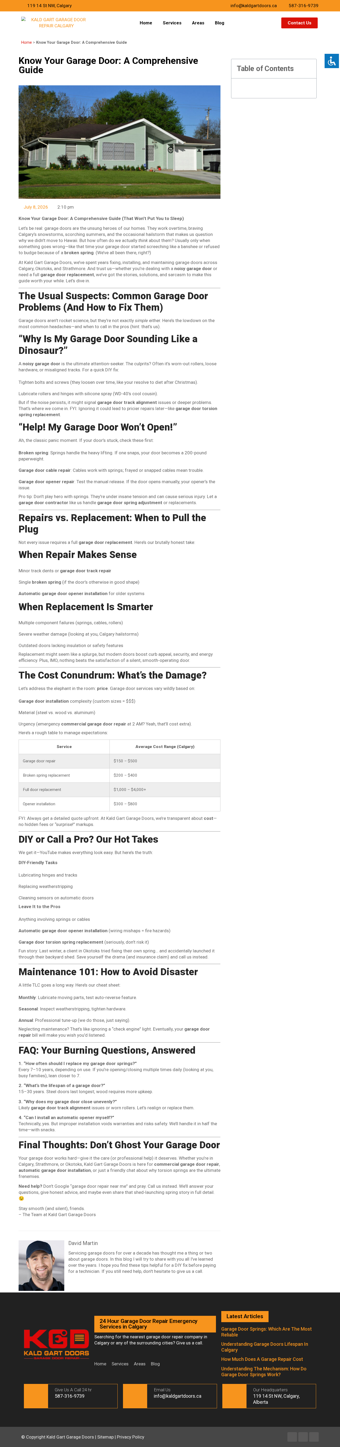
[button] (309, 69)
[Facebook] (292, 1437)
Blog (219, 22)
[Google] (314, 1437)
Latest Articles (245, 1316)
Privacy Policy (130, 1437)
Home (146, 22)
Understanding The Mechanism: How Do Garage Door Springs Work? (264, 1371)
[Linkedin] (303, 1437)
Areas (198, 22)
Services (172, 22)
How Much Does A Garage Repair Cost (262, 1359)
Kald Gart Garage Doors (70, 1437)
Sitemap (105, 1437)
